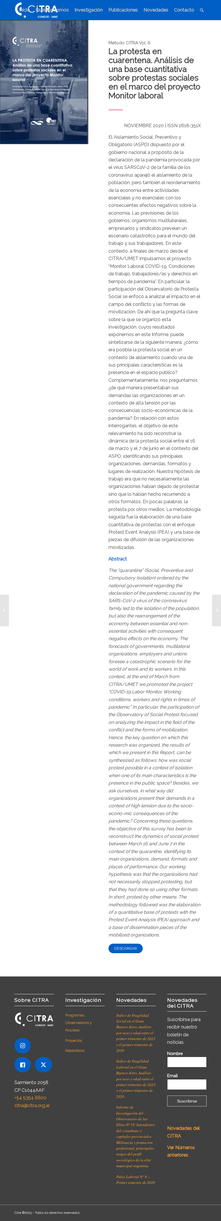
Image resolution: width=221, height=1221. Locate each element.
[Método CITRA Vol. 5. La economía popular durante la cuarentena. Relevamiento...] (4, 610)
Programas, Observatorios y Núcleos (78, 1023)
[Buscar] (202, 10)
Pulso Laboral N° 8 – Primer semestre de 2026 (135, 1179)
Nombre (175, 1053)
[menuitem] (24, 10)
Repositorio (74, 1050)
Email (172, 1075)
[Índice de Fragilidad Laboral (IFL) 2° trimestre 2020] (216, 610)
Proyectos (73, 1040)
